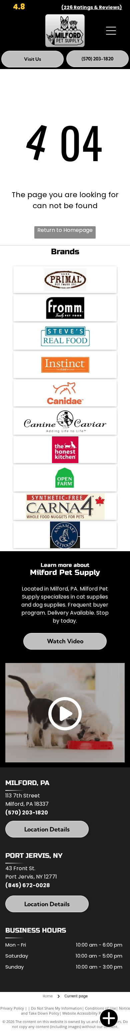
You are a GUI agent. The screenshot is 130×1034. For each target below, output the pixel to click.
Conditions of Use (100, 1008)
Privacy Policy (12, 1008)
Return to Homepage (65, 230)
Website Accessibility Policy (85, 1013)
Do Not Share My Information (56, 1008)
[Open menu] (111, 31)
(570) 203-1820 (26, 812)
